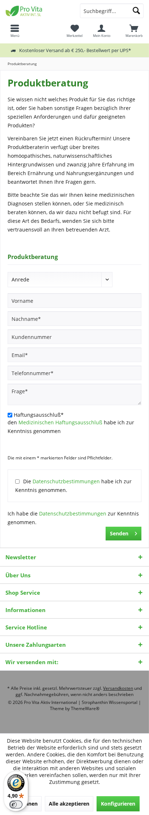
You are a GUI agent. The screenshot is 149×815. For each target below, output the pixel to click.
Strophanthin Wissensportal (110, 702)
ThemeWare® (85, 708)
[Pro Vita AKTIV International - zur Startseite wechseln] (37, 11)
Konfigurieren (118, 803)
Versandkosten (118, 688)
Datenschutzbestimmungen (66, 481)
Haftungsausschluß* (39, 414)
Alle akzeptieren (69, 803)
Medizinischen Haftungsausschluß (60, 422)
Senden (119, 533)
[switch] (15, 804)
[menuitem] (134, 30)
